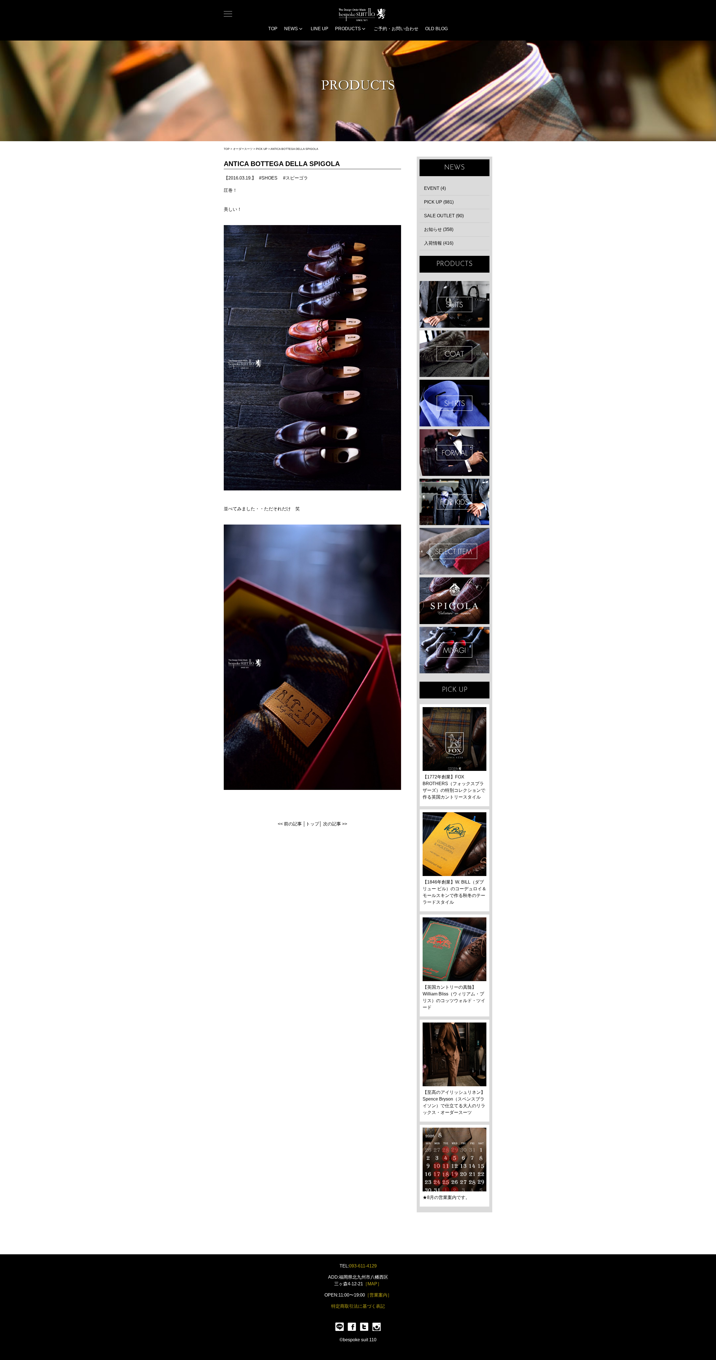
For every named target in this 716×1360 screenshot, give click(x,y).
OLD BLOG (436, 28)
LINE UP (319, 28)
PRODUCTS (348, 28)
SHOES (269, 178)
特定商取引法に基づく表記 (358, 1306)
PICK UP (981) (439, 202)
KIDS (454, 502)
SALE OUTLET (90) (444, 215)
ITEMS (454, 551)
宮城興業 (454, 650)
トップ (312, 823)
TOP (272, 28)
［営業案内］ (378, 1295)
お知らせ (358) (438, 229)
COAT (454, 353)
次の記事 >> (335, 823)
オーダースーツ (243, 148)
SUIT (454, 304)
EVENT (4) (435, 188)
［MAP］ (372, 1283)
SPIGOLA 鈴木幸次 (454, 600)
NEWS (291, 28)
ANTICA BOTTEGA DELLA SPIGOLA (294, 148)
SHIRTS (454, 403)
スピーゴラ (297, 178)
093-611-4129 (363, 1266)
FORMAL (454, 452)
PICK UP (261, 148)
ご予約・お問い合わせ (396, 28)
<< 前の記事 (290, 823)
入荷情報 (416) (438, 243)
